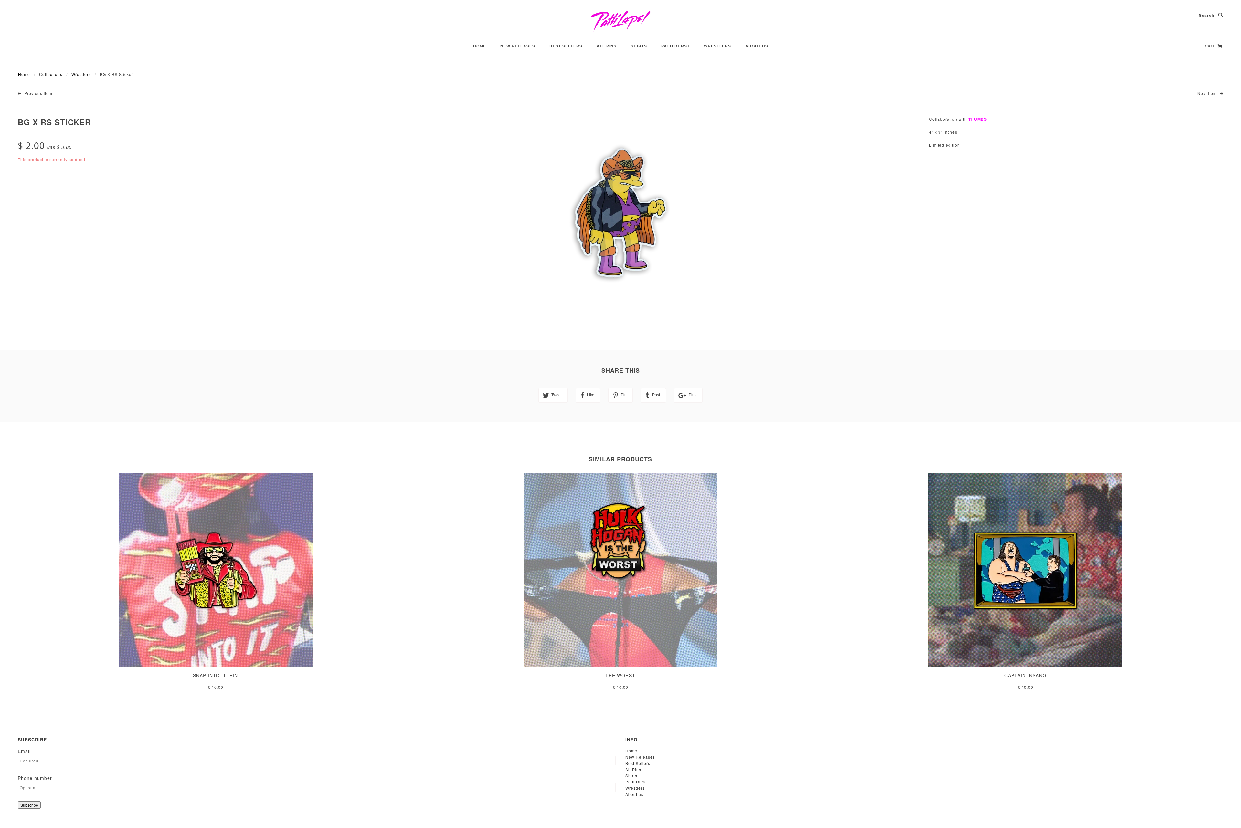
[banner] (620, 21)
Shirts (639, 46)
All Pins (607, 46)
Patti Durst (675, 46)
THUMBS (977, 119)
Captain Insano (1025, 675)
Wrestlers (717, 46)
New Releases (517, 46)
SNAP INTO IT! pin (215, 675)
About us (756, 46)
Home (479, 46)
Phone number (35, 778)
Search (1207, 15)
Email (24, 751)
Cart (1210, 46)
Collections (50, 74)
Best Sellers (565, 46)
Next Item (1207, 93)
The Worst (620, 675)
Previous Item (37, 93)
